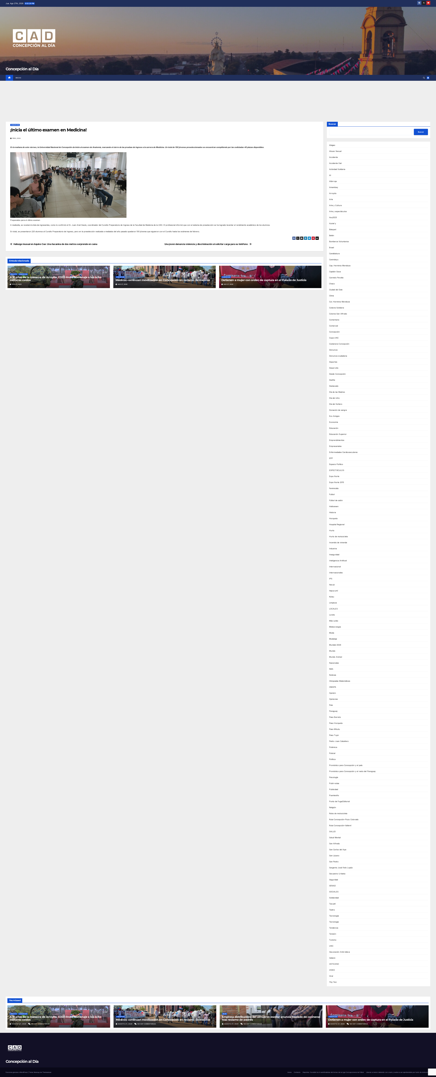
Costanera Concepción (339, 344)
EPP (331, 458)
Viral (331, 976)
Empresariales (335, 446)
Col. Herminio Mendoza (339, 302)
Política (332, 759)
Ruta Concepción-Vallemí (340, 825)
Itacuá (332, 585)
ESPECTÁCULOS (336, 470)
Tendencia (333, 928)
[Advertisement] (218, 98)
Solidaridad (334, 898)
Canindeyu (333, 259)
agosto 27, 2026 (19, 1024)
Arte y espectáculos (338, 211)
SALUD (332, 831)
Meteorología (335, 627)
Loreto (332, 615)
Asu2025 (333, 217)
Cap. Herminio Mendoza (340, 265)
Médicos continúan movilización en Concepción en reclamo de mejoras (163, 280)
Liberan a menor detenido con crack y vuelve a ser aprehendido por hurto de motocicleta (398, 1072)
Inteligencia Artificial (338, 560)
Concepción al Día (22, 69)
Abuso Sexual (335, 151)
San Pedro (334, 861)
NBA (331, 669)
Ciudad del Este (336, 290)
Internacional (335, 566)
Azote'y (332, 223)
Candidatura (334, 253)
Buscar (332, 124)
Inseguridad (334, 554)
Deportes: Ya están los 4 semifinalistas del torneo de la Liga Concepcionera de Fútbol (333, 1072)
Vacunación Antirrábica (339, 952)
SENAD (332, 886)
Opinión (332, 693)
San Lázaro (334, 855)
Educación (333, 428)
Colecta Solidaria (336, 308)
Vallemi (332, 958)
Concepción (15, 125)
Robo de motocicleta (338, 813)
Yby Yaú (333, 982)
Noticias (332, 675)
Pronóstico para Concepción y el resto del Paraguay (352, 771)
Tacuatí (332, 904)
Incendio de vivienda (338, 542)
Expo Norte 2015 (336, 482)
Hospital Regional (336, 524)
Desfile (332, 380)
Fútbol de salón (336, 500)
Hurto (331, 530)
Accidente (333, 157)
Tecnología (334, 916)
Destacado (333, 386)
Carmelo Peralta (336, 277)
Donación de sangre (338, 410)
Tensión (332, 934)
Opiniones (333, 699)
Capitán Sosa (335, 271)
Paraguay (333, 711)
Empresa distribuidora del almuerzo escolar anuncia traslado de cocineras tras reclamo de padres (271, 1018)
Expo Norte (334, 476)
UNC (331, 946)
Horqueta (333, 518)
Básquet (332, 229)
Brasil (331, 247)
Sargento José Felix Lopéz (341, 868)
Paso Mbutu (334, 729)
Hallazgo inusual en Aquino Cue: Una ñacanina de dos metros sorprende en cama (55, 244)
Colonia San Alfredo (338, 314)
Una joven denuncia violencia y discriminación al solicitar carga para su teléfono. (206, 244)
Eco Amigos (334, 416)
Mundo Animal (335, 657)
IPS (330, 579)
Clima (331, 296)
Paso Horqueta (336, 723)
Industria (333, 548)
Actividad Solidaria (337, 169)
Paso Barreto (335, 717)
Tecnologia (334, 922)
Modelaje (333, 639)
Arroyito (13, 274)
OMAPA (332, 687)
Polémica (333, 747)
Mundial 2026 (335, 645)
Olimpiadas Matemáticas (339, 681)
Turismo (332, 940)
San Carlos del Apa (337, 849)
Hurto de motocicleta (338, 536)
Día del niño (334, 398)
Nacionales (334, 663)
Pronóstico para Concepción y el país (346, 765)
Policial (332, 753)
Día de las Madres (337, 392)
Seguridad (333, 880)
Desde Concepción (337, 374)
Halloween (334, 506)
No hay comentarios (40, 1024)
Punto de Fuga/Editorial (339, 801)
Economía (333, 422)
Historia (332, 512)
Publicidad (333, 789)
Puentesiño (334, 795)
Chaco (332, 284)
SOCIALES (334, 892)
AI (330, 175)
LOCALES (333, 609)
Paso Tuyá (334, 735)
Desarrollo (333, 368)
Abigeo (332, 145)
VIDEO (332, 970)
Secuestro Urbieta (337, 874)
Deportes (333, 362)
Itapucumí (333, 591)
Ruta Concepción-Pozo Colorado (344, 819)
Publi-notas (334, 783)
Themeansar (46, 1072)
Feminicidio (334, 488)
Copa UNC (334, 338)
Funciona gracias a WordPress (17, 1072)
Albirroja (333, 181)
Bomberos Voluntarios (339, 241)
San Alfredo (334, 843)
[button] (424, 78)
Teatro (332, 910)
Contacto (297, 1072)
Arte (331, 199)
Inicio (18, 78)
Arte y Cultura (335, 205)
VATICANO (334, 964)
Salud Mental (335, 837)
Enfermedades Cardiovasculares (343, 452)
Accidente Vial (335, 163)
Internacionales (336, 572)
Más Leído (333, 621)
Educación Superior (338, 434)
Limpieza (333, 603)
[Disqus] (164, 324)
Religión (332, 807)
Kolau (331, 597)
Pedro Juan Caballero (339, 741)
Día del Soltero (335, 404)
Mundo (332, 651)
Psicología (333, 777)
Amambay (333, 187)
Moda (331, 633)
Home (289, 1072)
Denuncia (333, 350)
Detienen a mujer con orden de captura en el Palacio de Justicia (263, 280)
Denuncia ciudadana (338, 356)
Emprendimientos (336, 440)
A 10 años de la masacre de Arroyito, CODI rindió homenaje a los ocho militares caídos (55, 279)
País (331, 705)
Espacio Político (336, 464)
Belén (331, 235)
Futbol (332, 494)
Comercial (333, 326)
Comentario (334, 320)
